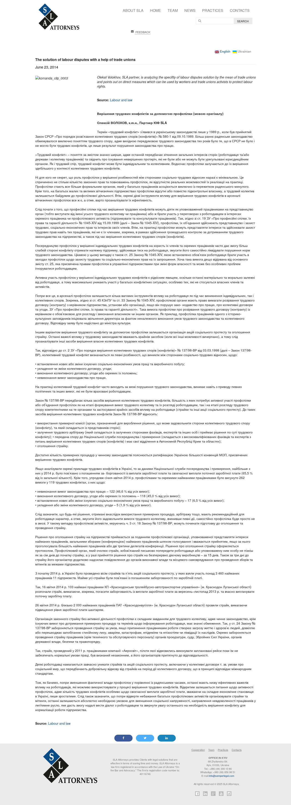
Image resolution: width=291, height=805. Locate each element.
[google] (213, 794)
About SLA (133, 10)
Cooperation (198, 750)
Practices (212, 10)
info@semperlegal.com (221, 775)
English (224, 51)
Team (173, 10)
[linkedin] (205, 794)
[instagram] (229, 794)
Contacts (240, 10)
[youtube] (221, 794)
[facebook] (197, 794)
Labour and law (121, 100)
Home (155, 10)
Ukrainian (244, 51)
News (190, 10)
